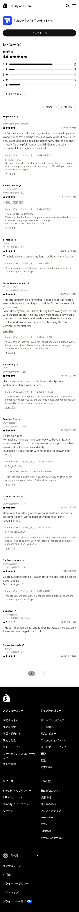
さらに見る (10, 174)
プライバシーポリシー (16, 883)
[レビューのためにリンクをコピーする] (17, 116)
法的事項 (46, 830)
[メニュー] (74, 6)
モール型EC (47, 726)
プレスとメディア (51, 810)
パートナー (47, 817)
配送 (43, 760)
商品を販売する (12, 733)
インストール (39, 32)
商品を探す (9, 726)
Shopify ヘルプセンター (17, 790)
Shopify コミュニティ (16, 804)
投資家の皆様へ (50, 804)
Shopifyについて (50, 790)
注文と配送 (9, 740)
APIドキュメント (12, 797)
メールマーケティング (53, 746)
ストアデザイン (12, 746)
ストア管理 (9, 764)
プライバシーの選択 (14, 901)
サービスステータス (52, 837)
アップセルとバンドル (53, 740)
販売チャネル (10, 720)
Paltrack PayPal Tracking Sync (33, 20)
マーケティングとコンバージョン (19, 755)
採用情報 (46, 797)
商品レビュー (48, 733)
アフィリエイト (50, 824)
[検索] (67, 6)
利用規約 (8, 874)
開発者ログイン (12, 865)
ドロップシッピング (52, 720)
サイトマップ (10, 892)
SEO (43, 753)
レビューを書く (13, 93)
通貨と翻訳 (47, 767)
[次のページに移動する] (47, 673)
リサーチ (8, 810)
